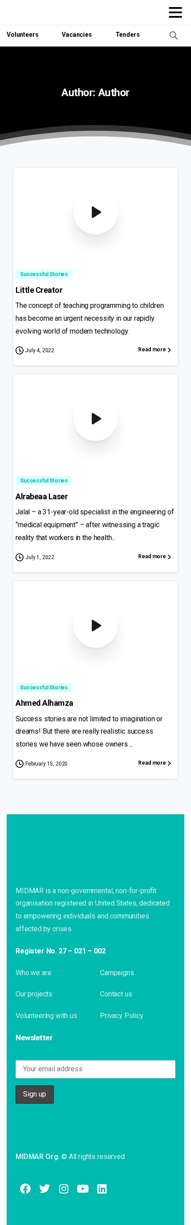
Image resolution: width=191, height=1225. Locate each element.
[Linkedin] (101, 1188)
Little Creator (39, 290)
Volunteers (22, 34)
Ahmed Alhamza (44, 703)
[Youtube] (82, 1188)
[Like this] (162, 239)
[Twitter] (44, 1188)
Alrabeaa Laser (42, 496)
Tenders (127, 34)
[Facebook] (25, 1188)
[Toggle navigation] (175, 12)
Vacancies (77, 34)
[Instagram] (63, 1188)
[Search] (173, 36)
